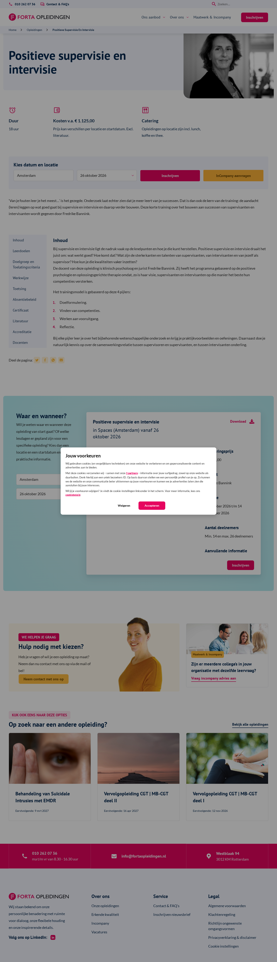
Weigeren (124, 505)
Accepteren (152, 505)
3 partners (132, 473)
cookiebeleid (72, 495)
